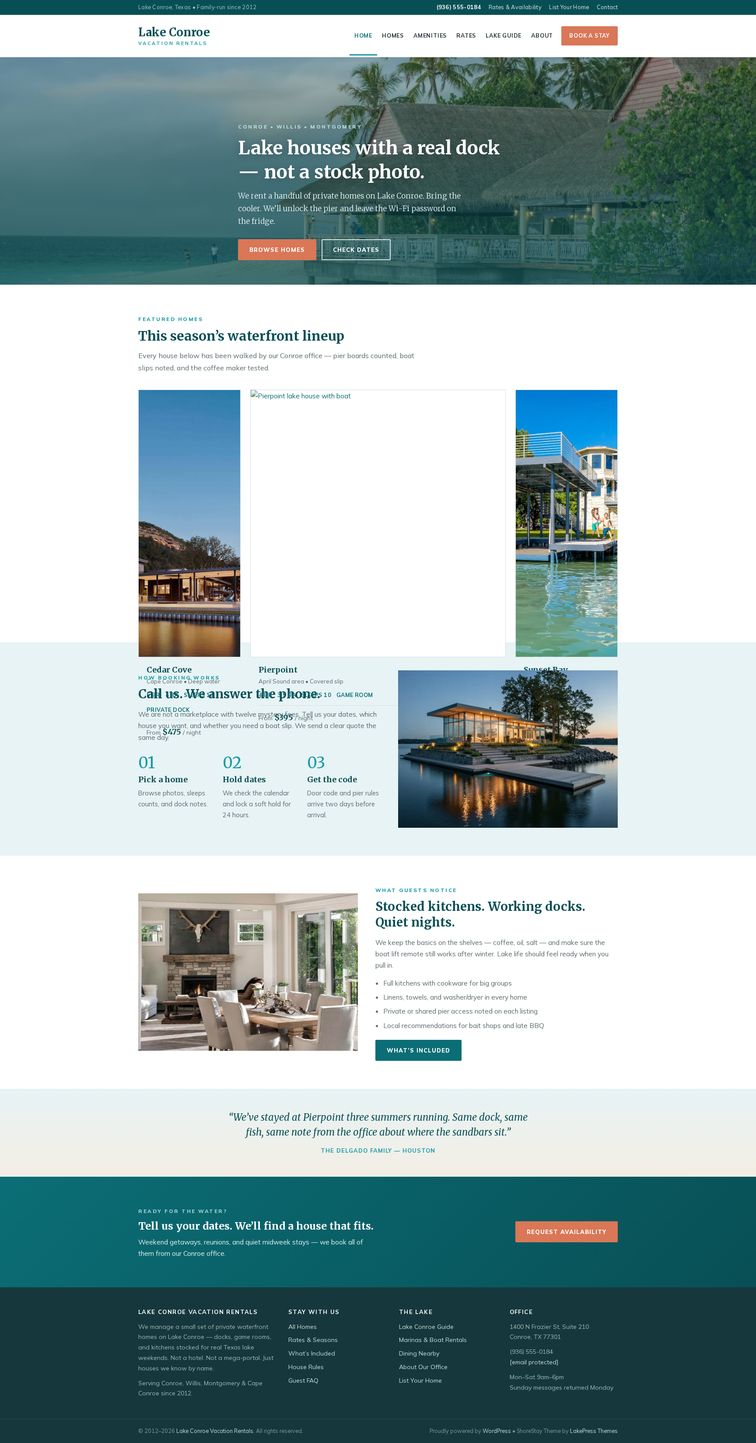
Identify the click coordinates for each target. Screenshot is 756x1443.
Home (363, 35)
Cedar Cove (169, 670)
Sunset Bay (546, 670)
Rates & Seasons (313, 1340)
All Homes (302, 1327)
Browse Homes (277, 249)
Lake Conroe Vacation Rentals (214, 1430)
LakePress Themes (594, 1430)
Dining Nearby (419, 1353)
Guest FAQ (303, 1380)
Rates (466, 35)
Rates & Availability (515, 6)
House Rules (306, 1367)
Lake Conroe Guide (426, 1327)
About (542, 35)
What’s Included (418, 1050)
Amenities (430, 35)
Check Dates (356, 249)
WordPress (497, 1430)
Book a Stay (589, 35)
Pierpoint (278, 670)
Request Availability (566, 1231)
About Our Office (423, 1367)
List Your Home (569, 6)
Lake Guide (504, 35)
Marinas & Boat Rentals (433, 1340)
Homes (393, 35)
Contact (607, 6)
